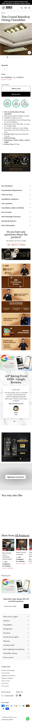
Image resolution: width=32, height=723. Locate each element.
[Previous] (23, 593)
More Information (8, 225)
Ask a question (7, 203)
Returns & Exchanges (8, 670)
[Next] (27, 593)
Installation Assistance (10, 199)
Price (3, 74)
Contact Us (5, 683)
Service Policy (7, 212)
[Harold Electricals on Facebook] (20, 695)
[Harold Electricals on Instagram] (17, 695)
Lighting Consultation (15, 477)
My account (5, 686)
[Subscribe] (26, 606)
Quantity (5, 65)
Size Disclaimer (7, 186)
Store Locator (6, 681)
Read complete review (16, 403)
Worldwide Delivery (9, 221)
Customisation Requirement (12, 190)
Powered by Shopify (7, 719)
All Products (22, 535)
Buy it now (16, 94)
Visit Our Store (7, 195)
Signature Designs (7, 678)
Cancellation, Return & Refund (13, 208)
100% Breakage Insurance (11, 216)
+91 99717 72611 (16, 244)
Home (3, 13)
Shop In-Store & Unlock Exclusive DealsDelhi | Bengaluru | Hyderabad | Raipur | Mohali (16, 2)
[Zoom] (29, 52)
